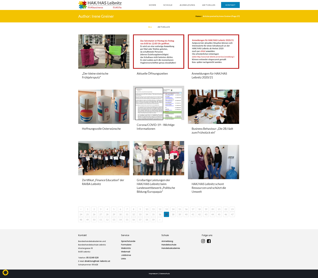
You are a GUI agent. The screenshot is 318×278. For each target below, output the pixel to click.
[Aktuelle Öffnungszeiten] (158, 51)
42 (199, 214)
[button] (5, 272)
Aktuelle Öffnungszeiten (152, 73)
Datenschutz (164, 274)
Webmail (125, 251)
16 (186, 209)
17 (193, 209)
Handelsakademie (170, 248)
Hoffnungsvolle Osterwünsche (101, 128)
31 (127, 214)
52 (107, 219)
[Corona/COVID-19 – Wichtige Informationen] (158, 103)
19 (206, 209)
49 (87, 219)
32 (133, 214)
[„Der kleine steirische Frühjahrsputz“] (103, 51)
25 (87, 214)
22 (225, 209)
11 (153, 209)
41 (193, 214)
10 (146, 209)
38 (173, 214)
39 (179, 214)
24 (81, 214)
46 (225, 214)
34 (146, 214)
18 (199, 209)
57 (140, 219)
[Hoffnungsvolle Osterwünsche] (103, 107)
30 (120, 214)
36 (160, 214)
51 (100, 219)
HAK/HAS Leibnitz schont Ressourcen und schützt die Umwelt (209, 187)
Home (198, 16)
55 (127, 219)
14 (173, 209)
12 (160, 209)
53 (114, 219)
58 (146, 219)
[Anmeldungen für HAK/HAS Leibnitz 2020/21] (213, 51)
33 (140, 214)
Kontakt (230, 5)
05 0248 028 (92, 257)
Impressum (153, 274)
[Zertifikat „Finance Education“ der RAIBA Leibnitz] (103, 158)
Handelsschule (168, 244)
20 (212, 209)
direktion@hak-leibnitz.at (97, 261)
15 (179, 209)
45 (219, 214)
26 (94, 214)
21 (219, 209)
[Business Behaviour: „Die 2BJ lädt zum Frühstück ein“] (213, 107)
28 (107, 214)
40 (186, 214)
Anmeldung (167, 241)
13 (166, 209)
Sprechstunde (128, 241)
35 (153, 214)
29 (114, 214)
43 (206, 214)
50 (94, 219)
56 (133, 219)
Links (123, 258)
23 (232, 209)
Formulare (126, 244)
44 (212, 214)
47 (232, 214)
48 (81, 219)
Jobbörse (126, 255)
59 (153, 219)
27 (100, 214)
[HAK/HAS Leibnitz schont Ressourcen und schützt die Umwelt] (213, 162)
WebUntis (126, 248)
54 (120, 219)
